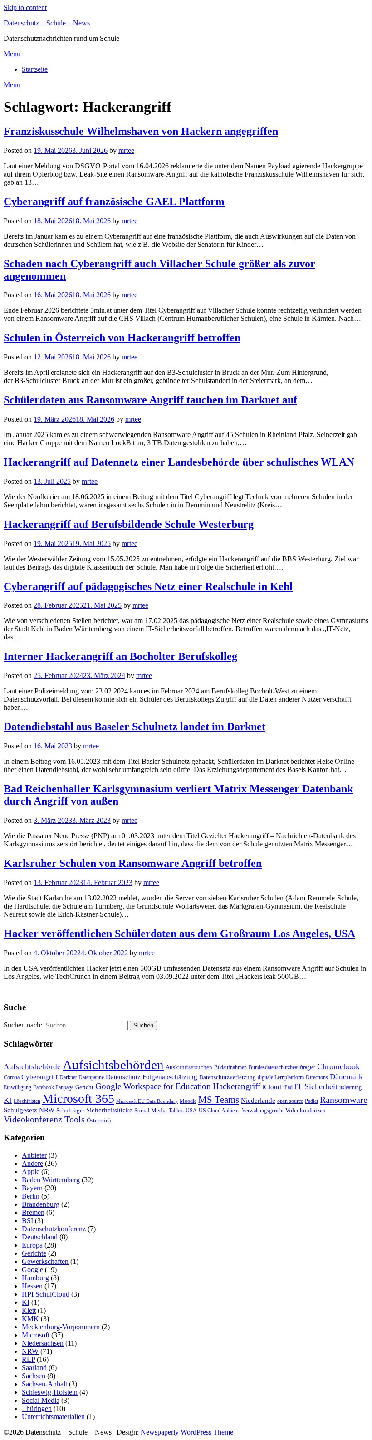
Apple (30, 1171)
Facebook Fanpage (53, 1087)
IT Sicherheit (316, 1086)
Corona (12, 1077)
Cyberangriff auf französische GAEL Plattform (114, 201)
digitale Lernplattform (281, 1077)
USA (191, 1110)
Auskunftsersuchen (189, 1067)
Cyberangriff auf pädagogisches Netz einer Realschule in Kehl (148, 586)
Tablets (176, 1110)
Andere (32, 1163)
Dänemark (346, 1076)
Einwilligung (17, 1087)
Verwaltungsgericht (263, 1110)
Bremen (33, 1212)
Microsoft (35, 1335)
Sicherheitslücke (109, 1110)
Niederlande (258, 1100)
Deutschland (40, 1237)
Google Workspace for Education (153, 1086)
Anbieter (34, 1155)
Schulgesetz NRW (29, 1110)
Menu (12, 54)
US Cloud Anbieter (219, 1110)
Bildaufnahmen (230, 1067)
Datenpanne (91, 1077)
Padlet (311, 1101)
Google (32, 1269)
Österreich (99, 1120)
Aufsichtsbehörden (113, 1064)
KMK (30, 1318)
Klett (29, 1310)
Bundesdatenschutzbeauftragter (282, 1067)
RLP (28, 1359)
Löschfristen (27, 1101)
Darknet (68, 1077)
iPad (288, 1087)
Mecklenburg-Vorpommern (61, 1327)
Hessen (32, 1286)
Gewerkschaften (45, 1261)
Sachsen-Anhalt (44, 1384)
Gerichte (34, 1253)
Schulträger (70, 1110)
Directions (317, 1077)
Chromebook (338, 1066)
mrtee (126, 150)
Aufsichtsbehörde (32, 1066)
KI (8, 1100)
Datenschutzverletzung (227, 1077)
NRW (30, 1351)
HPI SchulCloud (45, 1294)
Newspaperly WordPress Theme (187, 1432)
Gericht (84, 1087)
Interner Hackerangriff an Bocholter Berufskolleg (120, 656)
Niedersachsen (43, 1343)
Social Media (150, 1110)
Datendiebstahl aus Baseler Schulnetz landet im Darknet (134, 726)
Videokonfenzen (305, 1110)
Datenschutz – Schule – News (47, 23)
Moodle (188, 1101)
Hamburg (35, 1278)
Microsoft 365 (78, 1098)
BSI (27, 1220)
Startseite (35, 69)
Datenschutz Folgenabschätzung (151, 1077)
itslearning (350, 1087)
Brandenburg (40, 1204)
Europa (32, 1245)
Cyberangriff (39, 1077)
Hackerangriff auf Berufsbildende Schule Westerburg (129, 524)
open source (290, 1101)
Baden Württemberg (51, 1180)
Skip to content (25, 7)
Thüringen (37, 1408)
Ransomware (343, 1100)
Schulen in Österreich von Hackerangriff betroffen (122, 338)
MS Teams (218, 1100)
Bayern (32, 1188)
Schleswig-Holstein (50, 1392)
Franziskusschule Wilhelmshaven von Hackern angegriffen (141, 131)
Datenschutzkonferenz (54, 1229)
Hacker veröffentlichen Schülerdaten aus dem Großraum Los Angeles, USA (179, 933)
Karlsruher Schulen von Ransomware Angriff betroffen (133, 863)
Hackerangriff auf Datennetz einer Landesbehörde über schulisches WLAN (179, 462)
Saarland (34, 1367)
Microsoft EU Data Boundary (147, 1101)
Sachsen (33, 1376)
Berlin (30, 1196)
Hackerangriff (236, 1086)
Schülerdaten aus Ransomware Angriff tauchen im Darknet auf (150, 400)
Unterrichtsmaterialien (53, 1416)
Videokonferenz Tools (44, 1119)
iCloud (271, 1087)
